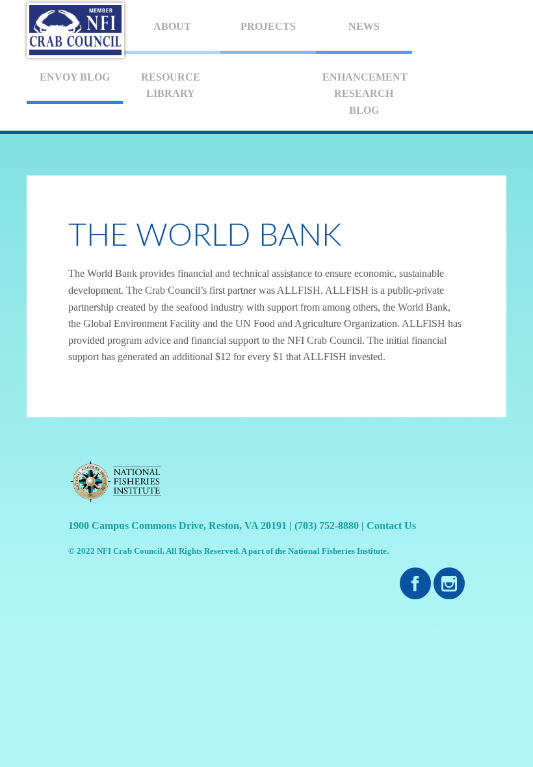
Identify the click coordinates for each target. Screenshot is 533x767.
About (172, 26)
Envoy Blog (75, 77)
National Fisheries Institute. (338, 551)
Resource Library (170, 85)
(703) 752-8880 (326, 525)
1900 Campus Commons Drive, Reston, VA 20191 (177, 525)
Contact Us (391, 525)
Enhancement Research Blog (365, 94)
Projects (268, 26)
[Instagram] (449, 584)
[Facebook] (415, 584)
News (364, 26)
